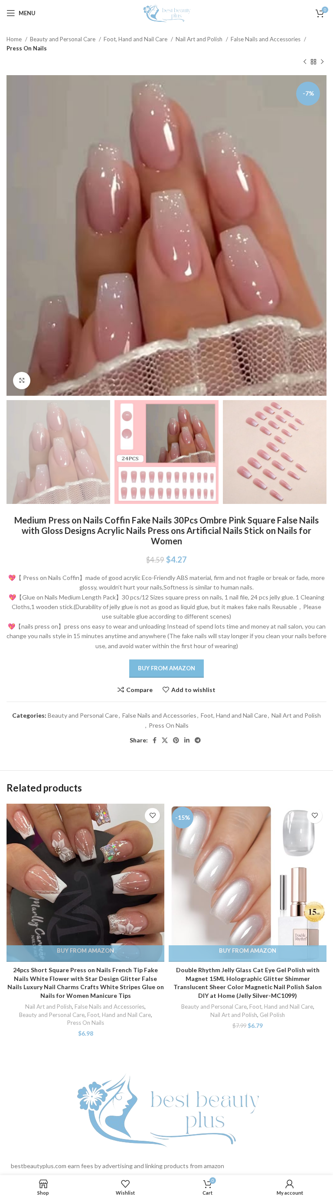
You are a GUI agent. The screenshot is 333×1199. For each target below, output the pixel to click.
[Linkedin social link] (187, 740)
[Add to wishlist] (152, 815)
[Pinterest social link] (176, 740)
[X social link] (164, 740)
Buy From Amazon (166, 668)
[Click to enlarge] (21, 380)
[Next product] (322, 62)
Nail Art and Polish (200, 39)
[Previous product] (304, 62)
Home (15, 39)
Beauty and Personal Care (63, 39)
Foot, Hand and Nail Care (136, 39)
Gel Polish (272, 1014)
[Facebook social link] (154, 740)
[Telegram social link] (197, 740)
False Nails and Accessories (266, 39)
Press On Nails (27, 48)
